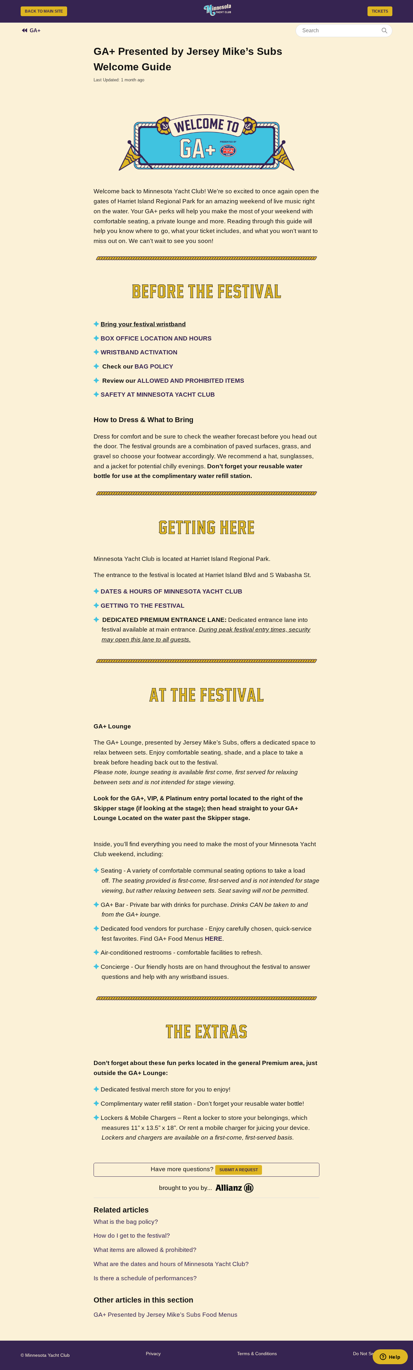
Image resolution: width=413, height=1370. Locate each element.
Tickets (380, 11)
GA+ (35, 30)
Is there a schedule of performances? (145, 1278)
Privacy (153, 1353)
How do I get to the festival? (132, 1235)
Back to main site (44, 11)
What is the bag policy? (126, 1221)
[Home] (217, 13)
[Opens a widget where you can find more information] (390, 1357)
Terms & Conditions (257, 1353)
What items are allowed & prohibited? (145, 1249)
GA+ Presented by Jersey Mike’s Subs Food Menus (165, 1314)
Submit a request (238, 1170)
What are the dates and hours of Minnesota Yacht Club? (171, 1264)
